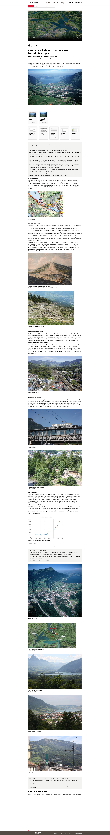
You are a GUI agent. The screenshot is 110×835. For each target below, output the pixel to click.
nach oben (32, 830)
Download (33, 122)
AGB (61, 833)
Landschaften (35, 2)
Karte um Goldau (45, 560)
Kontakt (55, 833)
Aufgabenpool (37, 6)
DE (69, 2)
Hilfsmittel (52, 6)
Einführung (31, 6)
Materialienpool (45, 6)
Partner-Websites (77, 833)
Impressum (67, 833)
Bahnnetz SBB (36, 560)
